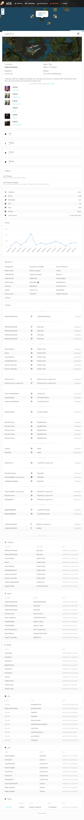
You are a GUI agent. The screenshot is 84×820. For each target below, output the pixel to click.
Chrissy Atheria (42, 412)
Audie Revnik (9, 278)
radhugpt (34, 740)
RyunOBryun (9, 633)
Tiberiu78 (33, 294)
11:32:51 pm (77, 383)
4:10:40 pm (77, 514)
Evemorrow (9, 463)
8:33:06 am (77, 528)
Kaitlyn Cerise (38, 622)
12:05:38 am (77, 369)
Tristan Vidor (41, 349)
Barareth (8, 452)
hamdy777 (8, 661)
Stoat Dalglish (16, 97)
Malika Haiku (9, 270)
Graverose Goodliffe (37, 267)
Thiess (58, 270)
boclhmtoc (9, 772)
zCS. (8, 3)
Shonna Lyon (9, 294)
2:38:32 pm (77, 327)
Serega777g (9, 267)
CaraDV (21, 807)
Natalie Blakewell (11, 316)
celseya (7, 298)
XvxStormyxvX (61, 286)
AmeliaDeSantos (11, 361)
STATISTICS (43, 3)
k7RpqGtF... (9, 807)
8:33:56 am (77, 524)
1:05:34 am (77, 349)
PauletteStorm (61, 282)
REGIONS (55, 3)
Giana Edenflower (11, 783)
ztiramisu (8, 286)
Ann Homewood (11, 629)
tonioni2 (14, 118)
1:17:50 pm (77, 463)
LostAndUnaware (43, 510)
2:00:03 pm (77, 339)
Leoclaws (34, 728)
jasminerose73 (36, 708)
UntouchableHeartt (12, 394)
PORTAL (20, 3)
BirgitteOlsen (42, 422)
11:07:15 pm (77, 401)
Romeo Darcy (10, 422)
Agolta (7, 290)
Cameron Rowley (36, 274)
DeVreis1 (59, 274)
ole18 (39, 448)
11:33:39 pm (77, 379)
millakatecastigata (11, 481)
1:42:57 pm (77, 426)
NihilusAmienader (11, 327)
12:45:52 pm (77, 491)
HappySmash (9, 398)
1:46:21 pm (77, 422)
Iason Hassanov (17, 124)
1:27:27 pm (77, 477)
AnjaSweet (33, 278)
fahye (14, 111)
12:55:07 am (77, 353)
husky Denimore (61, 267)
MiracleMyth (60, 290)
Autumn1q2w (9, 282)
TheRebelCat (9, 274)
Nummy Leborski (11, 365)
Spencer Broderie (11, 708)
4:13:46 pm (77, 510)
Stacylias (40, 327)
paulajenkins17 (36, 704)
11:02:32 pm (77, 412)
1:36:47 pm (77, 473)
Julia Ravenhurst (37, 732)
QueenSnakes (10, 764)
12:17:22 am (77, 365)
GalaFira (34, 712)
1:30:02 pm (77, 438)
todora (7, 448)
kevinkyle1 (8, 653)
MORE (65, 3)
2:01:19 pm (77, 335)
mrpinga (34, 716)
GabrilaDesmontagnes (39, 724)
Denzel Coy (34, 290)
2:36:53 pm (77, 331)
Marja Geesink (16, 104)
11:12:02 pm (77, 393)
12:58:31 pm (77, 452)
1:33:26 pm (77, 434)
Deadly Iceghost (35, 807)
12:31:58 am (77, 361)
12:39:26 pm (77, 495)
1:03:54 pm (77, 448)
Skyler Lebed (35, 720)
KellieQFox (37, 637)
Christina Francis (43, 398)
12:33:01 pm (77, 499)
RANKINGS (31, 3)
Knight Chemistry (62, 294)
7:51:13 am (78, 316)
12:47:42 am (77, 357)
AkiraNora (8, 657)
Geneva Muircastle (40, 633)
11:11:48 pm (77, 397)
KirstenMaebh (10, 622)
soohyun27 (41, 394)
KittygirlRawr (9, 499)
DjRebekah (33, 286)
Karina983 (51, 84)
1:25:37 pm (77, 481)
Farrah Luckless (35, 270)
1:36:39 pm (77, 430)
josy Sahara (35, 736)
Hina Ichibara (9, 349)
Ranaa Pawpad (10, 473)
